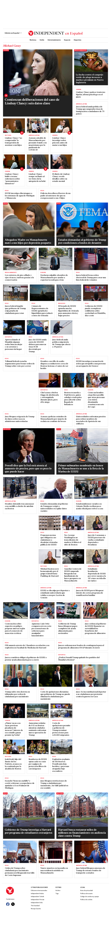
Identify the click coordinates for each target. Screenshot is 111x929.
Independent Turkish (37, 896)
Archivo (58, 890)
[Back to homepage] (18, 891)
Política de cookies (86, 899)
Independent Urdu (37, 903)
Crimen (6, 50)
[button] (13, 33)
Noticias (33, 40)
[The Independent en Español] (55, 33)
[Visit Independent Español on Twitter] (13, 904)
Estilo (42, 40)
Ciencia (7, 720)
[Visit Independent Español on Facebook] (8, 904)
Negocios (61, 303)
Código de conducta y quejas (89, 896)
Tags (57, 893)
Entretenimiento (54, 40)
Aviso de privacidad (86, 890)
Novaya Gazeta (36, 909)
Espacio (67, 40)
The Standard (35, 906)
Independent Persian (37, 899)
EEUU (7, 190)
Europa (43, 272)
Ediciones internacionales (39, 890)
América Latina (81, 104)
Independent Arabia (37, 893)
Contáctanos (10, 899)
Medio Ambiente (80, 50)
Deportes (77, 40)
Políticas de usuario (86, 893)
